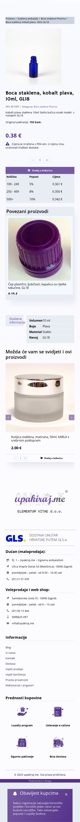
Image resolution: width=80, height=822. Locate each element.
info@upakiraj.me (23, 623)
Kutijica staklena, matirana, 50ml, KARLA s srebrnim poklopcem (40, 438)
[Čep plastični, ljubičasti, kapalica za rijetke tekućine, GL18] (39, 220)
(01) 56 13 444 (20, 611)
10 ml (46, 320)
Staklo (47, 332)
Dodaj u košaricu (42, 170)
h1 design (46, 780)
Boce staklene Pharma (45, 106)
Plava (46, 326)
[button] (8, 417)
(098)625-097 (20, 617)
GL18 (46, 337)
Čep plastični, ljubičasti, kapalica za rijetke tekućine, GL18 (37, 286)
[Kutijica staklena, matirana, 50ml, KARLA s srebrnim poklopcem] (40, 365)
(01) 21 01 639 (20, 579)
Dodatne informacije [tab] (16, 320)
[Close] (66, 794)
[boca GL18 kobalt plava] (40, 57)
